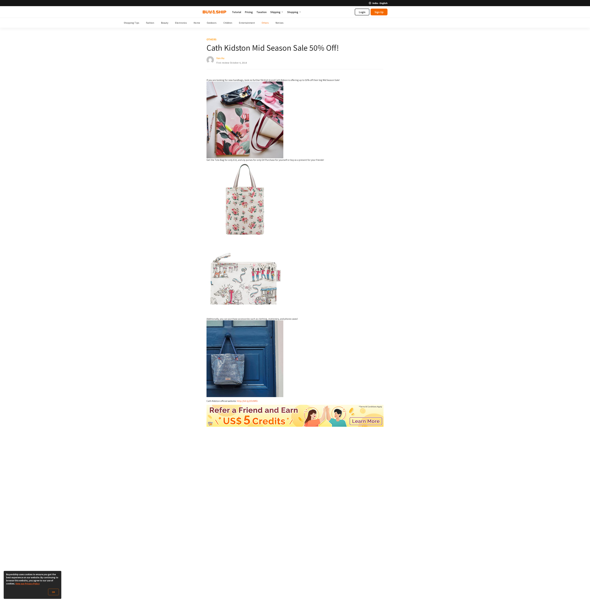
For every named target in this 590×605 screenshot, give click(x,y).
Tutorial (236, 12)
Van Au (220, 58)
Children (227, 22)
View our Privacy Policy (27, 583)
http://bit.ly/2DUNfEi (247, 400)
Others (265, 22)
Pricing (249, 12)
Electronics (181, 22)
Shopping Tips (131, 22)
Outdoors (212, 22)
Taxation (261, 12)
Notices (279, 22)
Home (197, 22)
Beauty (164, 22)
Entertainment (247, 22)
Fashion (150, 22)
